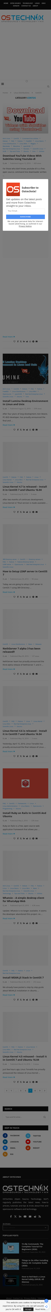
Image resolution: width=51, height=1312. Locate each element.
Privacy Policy (30, 1298)
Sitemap (41, 1298)
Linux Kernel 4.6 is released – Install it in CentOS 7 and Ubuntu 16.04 (25, 732)
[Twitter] (15, 1216)
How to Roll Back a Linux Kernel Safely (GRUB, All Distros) (33, 1279)
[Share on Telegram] (33, 341)
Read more (8, 336)
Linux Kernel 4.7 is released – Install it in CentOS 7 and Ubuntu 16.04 (25, 488)
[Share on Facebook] (17, 341)
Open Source (15, 3)
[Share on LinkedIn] (24, 341)
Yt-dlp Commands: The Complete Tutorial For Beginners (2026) (32, 1247)
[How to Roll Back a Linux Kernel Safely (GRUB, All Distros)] (11, 1280)
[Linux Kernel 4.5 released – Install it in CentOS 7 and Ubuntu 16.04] (25, 1027)
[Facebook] (11, 1216)
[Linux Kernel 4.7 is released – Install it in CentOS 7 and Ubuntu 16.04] (25, 457)
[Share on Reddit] (27, 341)
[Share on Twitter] (21, 341)
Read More (40, 1309)
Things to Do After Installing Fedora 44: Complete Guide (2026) (35, 1263)
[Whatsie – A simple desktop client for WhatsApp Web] (25, 866)
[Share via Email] (37, 341)
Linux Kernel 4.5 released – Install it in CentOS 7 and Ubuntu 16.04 (25, 1058)
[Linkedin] (20, 1216)
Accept (28, 1309)
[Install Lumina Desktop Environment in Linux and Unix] (25, 369)
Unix (43, 3)
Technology (28, 3)
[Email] (30, 1216)
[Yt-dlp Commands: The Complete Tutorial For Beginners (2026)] (11, 1248)
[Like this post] (14, 341)
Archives (6, 1224)
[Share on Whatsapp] (30, 341)
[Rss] (40, 1216)
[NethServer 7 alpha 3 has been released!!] (25, 624)
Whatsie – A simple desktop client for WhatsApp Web (23, 899)
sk (6, 163)
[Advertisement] (25, 53)
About (35, 6)
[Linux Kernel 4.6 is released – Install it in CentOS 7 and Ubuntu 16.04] (25, 701)
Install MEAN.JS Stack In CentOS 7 (23, 977)
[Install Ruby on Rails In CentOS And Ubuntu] (25, 783)
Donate (16, 6)
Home (6, 3)
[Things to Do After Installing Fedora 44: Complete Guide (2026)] (11, 1264)
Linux (37, 3)
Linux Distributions (21, 92)
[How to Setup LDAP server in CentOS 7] (25, 539)
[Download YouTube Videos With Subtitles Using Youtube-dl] (25, 118)
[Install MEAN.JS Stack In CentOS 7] (25, 950)
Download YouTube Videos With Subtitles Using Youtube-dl (22, 157)
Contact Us (26, 6)
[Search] (48, 86)
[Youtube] (25, 1216)
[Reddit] (35, 1216)
